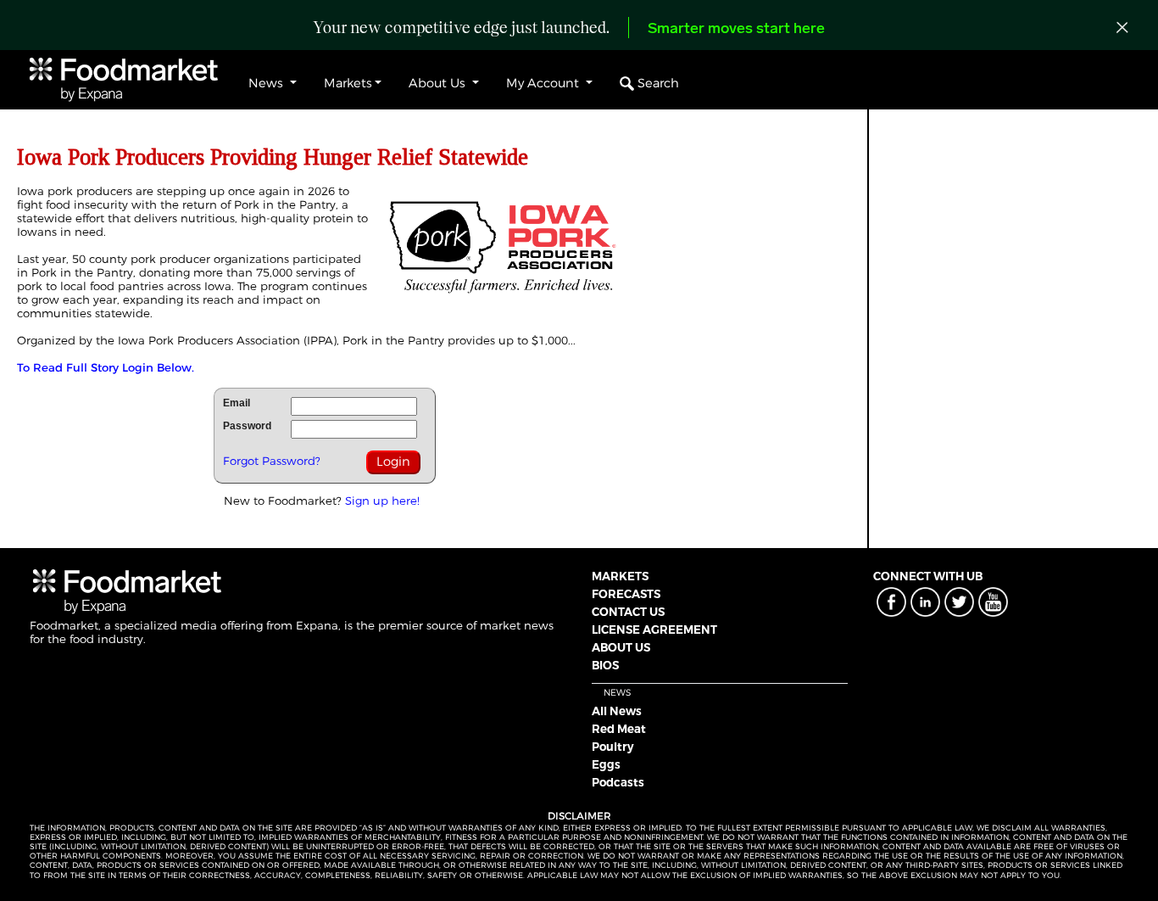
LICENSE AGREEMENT (654, 629)
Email (236, 403)
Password (247, 426)
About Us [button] (439, 83)
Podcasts (618, 782)
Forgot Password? (271, 460)
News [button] (267, 83)
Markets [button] (348, 83)
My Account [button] (544, 83)
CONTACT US (628, 611)
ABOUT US (621, 647)
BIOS (605, 665)
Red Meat (619, 729)
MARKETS (620, 576)
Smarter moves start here (736, 29)
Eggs (606, 764)
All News (617, 711)
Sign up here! (382, 500)
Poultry (613, 746)
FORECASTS (626, 594)
